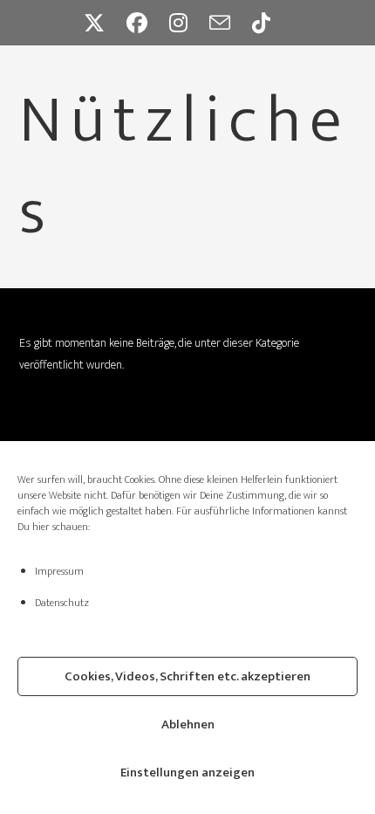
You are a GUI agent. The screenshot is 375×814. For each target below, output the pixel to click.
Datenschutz (62, 602)
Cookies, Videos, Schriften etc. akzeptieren (187, 676)
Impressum (59, 571)
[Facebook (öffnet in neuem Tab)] (147, 22)
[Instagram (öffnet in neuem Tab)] (189, 22)
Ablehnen (188, 724)
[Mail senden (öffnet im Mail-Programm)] (230, 22)
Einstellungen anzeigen (187, 772)
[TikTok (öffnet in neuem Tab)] (272, 22)
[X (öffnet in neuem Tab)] (105, 22)
